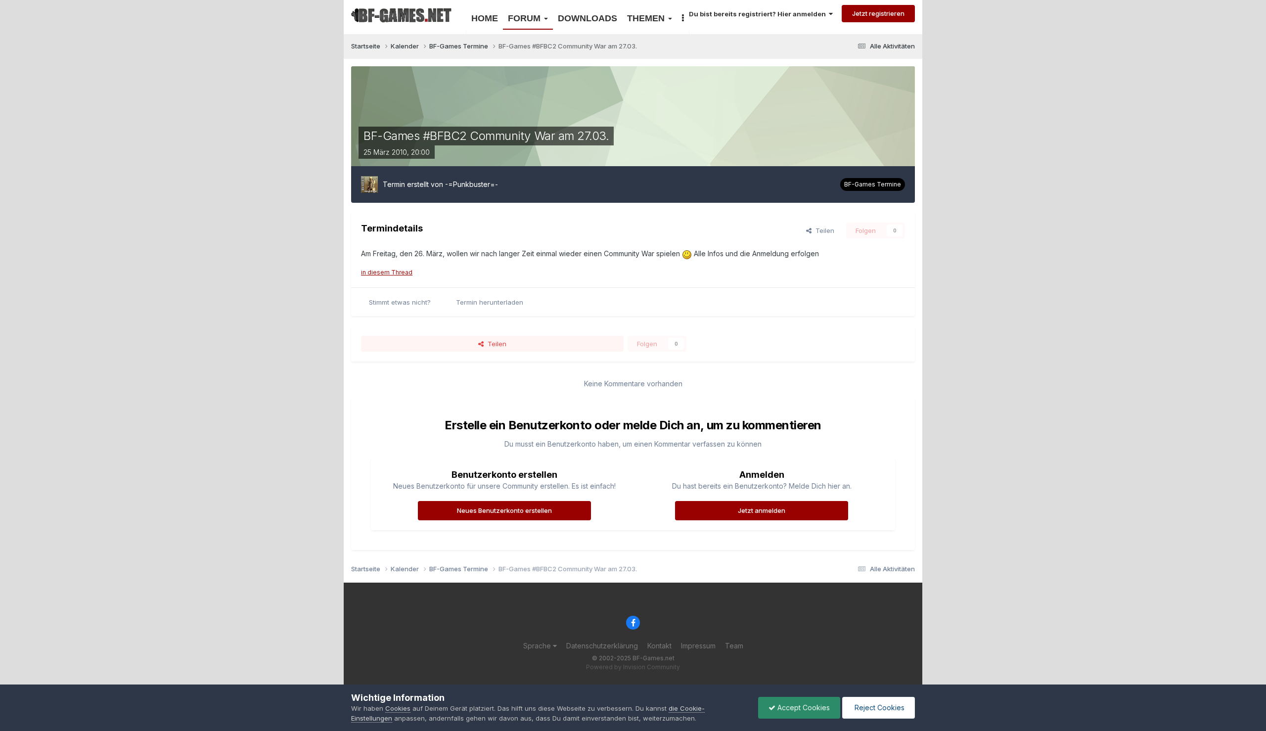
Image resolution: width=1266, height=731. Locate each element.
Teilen (823, 230)
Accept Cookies (802, 707)
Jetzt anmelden (761, 510)
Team (734, 645)
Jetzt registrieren (878, 13)
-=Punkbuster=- (471, 184)
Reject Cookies (878, 707)
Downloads (587, 18)
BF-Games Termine (872, 184)
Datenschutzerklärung (602, 645)
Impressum (698, 645)
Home (484, 18)
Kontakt (659, 645)
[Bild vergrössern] (687, 253)
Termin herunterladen (489, 302)
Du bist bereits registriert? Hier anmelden (759, 14)
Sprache (538, 645)
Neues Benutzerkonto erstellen (504, 510)
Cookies (397, 708)
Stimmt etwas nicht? (400, 302)
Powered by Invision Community (633, 667)
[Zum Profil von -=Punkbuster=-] (369, 184)
